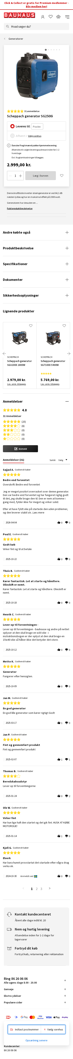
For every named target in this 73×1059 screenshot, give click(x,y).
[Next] (69, 353)
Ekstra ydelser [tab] (12, 996)
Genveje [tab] (8, 989)
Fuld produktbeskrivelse (20, 208)
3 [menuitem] (41, 888)
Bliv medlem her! (36, 6)
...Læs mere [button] (37, 512)
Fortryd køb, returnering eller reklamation (39, 954)
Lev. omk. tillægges (16, 384)
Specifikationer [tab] (15, 264)
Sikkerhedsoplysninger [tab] (21, 295)
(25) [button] (24, 421)
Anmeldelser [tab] (13, 401)
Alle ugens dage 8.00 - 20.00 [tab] (20, 980)
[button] (20, 448)
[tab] (13, 460)
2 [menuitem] (37, 888)
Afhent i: (21, 136)
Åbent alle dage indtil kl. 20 (30, 920)
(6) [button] (23, 425)
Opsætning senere (36, 1040)
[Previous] (4, 353)
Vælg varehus (34, 135)
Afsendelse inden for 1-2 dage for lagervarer (34, 937)
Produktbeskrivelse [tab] (18, 248)
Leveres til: (23, 126)
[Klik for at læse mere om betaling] (36, 1017)
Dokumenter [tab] (13, 279)
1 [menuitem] (32, 888)
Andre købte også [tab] (16, 232)
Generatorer (16, 38)
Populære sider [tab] (13, 1002)
